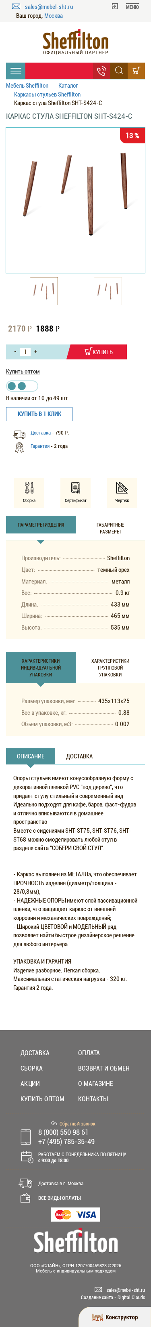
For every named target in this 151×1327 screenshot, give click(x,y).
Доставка (41, 433)
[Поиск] (119, 71)
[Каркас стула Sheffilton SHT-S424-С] (75, 194)
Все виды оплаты (59, 1198)
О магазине (95, 1084)
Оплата (89, 1053)
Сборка (32, 1068)
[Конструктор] (115, 1317)
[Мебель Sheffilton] (75, 42)
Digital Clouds (131, 1297)
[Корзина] (136, 71)
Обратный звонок (77, 1124)
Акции (30, 1084)
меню (132, 7)
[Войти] (115, 5)
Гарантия (40, 446)
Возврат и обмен (104, 1068)
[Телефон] (101, 71)
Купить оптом (23, 371)
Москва (53, 16)
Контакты (93, 1099)
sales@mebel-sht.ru (49, 6)
